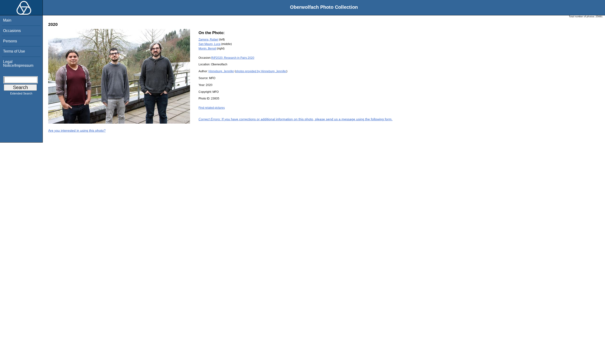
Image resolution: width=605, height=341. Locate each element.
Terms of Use (14, 51)
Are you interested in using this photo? (77, 130)
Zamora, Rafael (208, 39)
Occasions (12, 31)
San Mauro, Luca (209, 44)
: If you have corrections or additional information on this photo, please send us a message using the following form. (296, 119)
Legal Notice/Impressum (18, 63)
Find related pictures (212, 107)
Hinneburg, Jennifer (221, 71)
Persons (10, 41)
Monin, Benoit (207, 48)
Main (7, 20)
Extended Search (21, 93)
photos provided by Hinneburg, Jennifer (261, 71)
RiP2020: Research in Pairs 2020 (232, 57)
